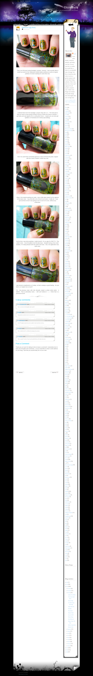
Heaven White (67, 275)
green (66, 256)
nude (66, 415)
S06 (66, 475)
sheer (66, 489)
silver (66, 498)
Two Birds (67, 542)
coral (66, 176)
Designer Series (67, 196)
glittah (66, 243)
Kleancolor (67, 311)
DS (65, 206)
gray (66, 254)
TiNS (66, 528)
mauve (66, 378)
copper (66, 174)
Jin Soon (66, 309)
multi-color (67, 388)
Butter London (67, 146)
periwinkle (67, 441)
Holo (66, 288)
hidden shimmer (68, 279)
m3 (65, 348)
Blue (66, 137)
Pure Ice (66, 457)
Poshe (66, 452)
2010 (67, 649)
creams (66, 181)
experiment (67, 219)
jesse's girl (67, 307)
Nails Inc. (66, 394)
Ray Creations (25, 674)
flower (66, 227)
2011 (67, 647)
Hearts (66, 273)
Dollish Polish (67, 203)
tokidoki (66, 530)
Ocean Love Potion (68, 420)
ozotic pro (67, 431)
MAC (66, 364)
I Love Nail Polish (68, 293)
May (68, 637)
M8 (66, 362)
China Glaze (67, 158)
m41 (66, 351)
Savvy (66, 480)
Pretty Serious (67, 456)
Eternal (66, 215)
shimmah (66, 491)
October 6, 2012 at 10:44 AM (49, 320)
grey (66, 259)
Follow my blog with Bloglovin (70, 101)
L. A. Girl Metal (68, 314)
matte (66, 376)
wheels (66, 553)
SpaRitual (66, 505)
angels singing (67, 112)
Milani (66, 383)
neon (66, 397)
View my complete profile (70, 100)
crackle (66, 180)
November (69, 590)
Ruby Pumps (67, 473)
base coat (66, 127)
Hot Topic (67, 291)
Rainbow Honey (68, 461)
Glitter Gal (67, 247)
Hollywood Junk (68, 286)
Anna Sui (66, 116)
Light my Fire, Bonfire (71, 594)
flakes (66, 224)
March (69, 641)
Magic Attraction (68, 365)
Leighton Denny (68, 332)
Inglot (66, 302)
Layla (66, 330)
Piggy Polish (67, 445)
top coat (66, 537)
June (68, 635)
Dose (66, 204)
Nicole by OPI (67, 406)
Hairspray (67, 263)
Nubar (66, 413)
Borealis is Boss (70, 627)
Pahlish (66, 434)
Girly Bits (67, 240)
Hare (66, 272)
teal (65, 525)
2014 (67, 582)
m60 (66, 355)
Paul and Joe (67, 438)
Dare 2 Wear (67, 190)
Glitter (66, 245)
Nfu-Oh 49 (67, 404)
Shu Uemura (67, 496)
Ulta (66, 544)
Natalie (19, 312)
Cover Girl (67, 178)
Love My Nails (67, 339)
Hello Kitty (67, 277)
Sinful (66, 500)
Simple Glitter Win (71, 606)
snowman (66, 503)
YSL (66, 558)
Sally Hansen (67, 477)
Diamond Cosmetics (68, 197)
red (65, 463)
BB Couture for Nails (68, 130)
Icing (66, 296)
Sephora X (67, 486)
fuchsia (66, 234)
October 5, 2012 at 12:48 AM (49, 304)
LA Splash (67, 321)
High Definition (67, 280)
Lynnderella (67, 342)
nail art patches (67, 390)
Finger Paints (67, 222)
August (69, 631)
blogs (66, 135)
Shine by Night (70, 600)
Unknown (20, 336)
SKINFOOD (67, 502)
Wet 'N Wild (67, 551)
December (69, 588)
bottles (66, 139)
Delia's (66, 194)
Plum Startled (70, 610)
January (69, 645)
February (69, 643)
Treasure (66, 539)
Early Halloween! (71, 619)
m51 (66, 353)
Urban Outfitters (68, 548)
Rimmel (66, 470)
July (68, 633)
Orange (66, 427)
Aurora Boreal (67, 121)
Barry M (66, 125)
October (69, 592)
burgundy (66, 144)
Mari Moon (67, 372)
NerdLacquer (67, 399)
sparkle (66, 507)
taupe (66, 523)
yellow (66, 556)
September (69, 629)
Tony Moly (67, 533)
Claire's (66, 160)
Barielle (66, 123)
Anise (66, 114)
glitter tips (67, 249)
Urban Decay (67, 546)
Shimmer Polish (68, 494)
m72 (66, 360)
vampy (66, 549)
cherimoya (67, 157)
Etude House (67, 217)
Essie (66, 213)
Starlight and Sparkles (68, 512)
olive (66, 422)
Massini (66, 374)
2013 (67, 584)
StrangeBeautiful (68, 516)
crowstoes (67, 185)
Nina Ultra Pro (67, 408)
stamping (66, 509)
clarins (66, 162)
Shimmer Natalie (71, 612)
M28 (66, 346)
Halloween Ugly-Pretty (29, 27)
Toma (66, 532)
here (47, 112)
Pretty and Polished (68, 454)
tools (66, 535)
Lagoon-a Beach (68, 323)
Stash (66, 514)
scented (66, 482)
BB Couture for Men (68, 128)
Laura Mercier (67, 326)
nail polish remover (68, 392)
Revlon (66, 468)
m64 (66, 358)
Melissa (19, 328)
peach (66, 440)
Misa (66, 387)
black (66, 134)
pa (65, 433)
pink (66, 447)
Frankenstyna (21, 320)
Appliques (67, 118)
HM (66, 284)
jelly (66, 305)
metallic (66, 381)
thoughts (66, 526)
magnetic (66, 367)
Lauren (75, 53)
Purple (66, 459)
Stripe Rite (67, 517)
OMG (66, 424)
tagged (66, 519)
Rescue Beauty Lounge (69, 464)
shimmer (66, 493)
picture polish (67, 443)
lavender (66, 328)
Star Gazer (67, 510)
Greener (66, 257)
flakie (66, 226)
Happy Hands (67, 268)
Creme (66, 183)
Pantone (66, 436)
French (66, 231)
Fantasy (66, 220)
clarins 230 (67, 164)
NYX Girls (67, 418)
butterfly (66, 148)
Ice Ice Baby (67, 295)
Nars (66, 395)
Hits (66, 282)
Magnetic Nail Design (68, 369)
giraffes (66, 238)
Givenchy (66, 242)
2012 (66, 109)
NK (66, 410)
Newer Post (54, 372)
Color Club (67, 167)
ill (65, 298)
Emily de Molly (67, 210)
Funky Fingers (67, 236)
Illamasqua (67, 300)
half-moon (67, 265)
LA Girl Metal (67, 319)
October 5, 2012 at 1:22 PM (49, 312)
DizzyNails (71, 7)
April (69, 639)
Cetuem (66, 151)
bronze (66, 141)
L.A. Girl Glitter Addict (69, 316)
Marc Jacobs (67, 371)
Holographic (67, 289)
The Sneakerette (22, 304)
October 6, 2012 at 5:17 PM (49, 328)
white (66, 555)
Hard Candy (67, 270)
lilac (66, 335)
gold (66, 252)
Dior (66, 199)
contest (66, 171)
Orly (66, 429)
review (66, 466)
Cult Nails (67, 187)
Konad (66, 312)
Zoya (66, 560)
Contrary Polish (67, 173)
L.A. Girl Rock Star (68, 318)
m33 (66, 349)
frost (66, 233)
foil (65, 229)
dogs (66, 201)
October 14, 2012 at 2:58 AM (49, 336)
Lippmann (67, 337)
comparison (67, 169)
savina (66, 479)
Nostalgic (66, 411)
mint (66, 385)
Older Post (20, 372)
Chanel (66, 153)
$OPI (66, 107)
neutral (66, 401)
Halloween (67, 266)
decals (66, 192)
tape (66, 521)
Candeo (66, 150)
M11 (66, 344)
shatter (66, 487)
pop (66, 450)
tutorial (66, 540)
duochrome (67, 208)
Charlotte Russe (67, 155)
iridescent (66, 303)
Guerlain (66, 261)
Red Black (69, 608)
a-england (66, 111)
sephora (66, 484)
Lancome (66, 325)
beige (66, 132)
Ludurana (66, 341)
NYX (66, 417)
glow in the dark (68, 250)
